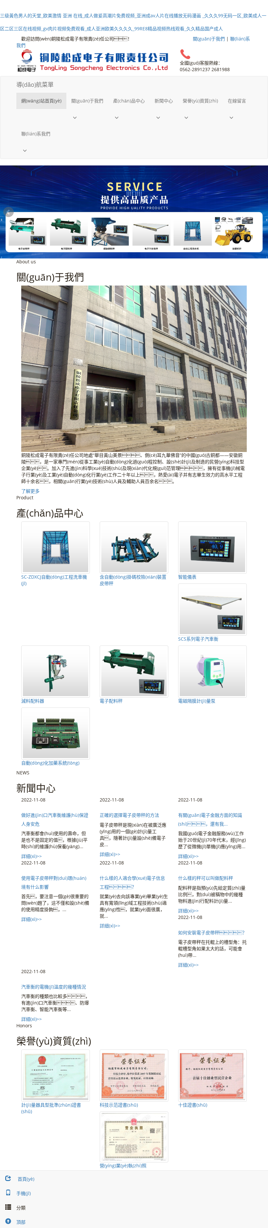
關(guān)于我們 (209, 39)
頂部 (20, 1222)
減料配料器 (32, 701)
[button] (87, 117)
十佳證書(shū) (192, 1105)
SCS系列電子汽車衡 (198, 639)
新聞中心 (164, 101)
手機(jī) (23, 1193)
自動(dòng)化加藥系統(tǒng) (50, 763)
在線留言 (237, 101)
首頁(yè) (25, 1179)
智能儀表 (187, 577)
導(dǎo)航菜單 (35, 84)
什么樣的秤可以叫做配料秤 (205, 878)
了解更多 (30, 491)
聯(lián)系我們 (35, 134)
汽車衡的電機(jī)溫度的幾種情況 (53, 987)
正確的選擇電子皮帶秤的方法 (129, 815)
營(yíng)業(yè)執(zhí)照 (123, 1165)
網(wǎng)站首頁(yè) (41, 101)
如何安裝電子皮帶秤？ (212, 932)
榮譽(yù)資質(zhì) (200, 101)
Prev (8, 212)
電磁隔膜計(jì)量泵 (196, 701)
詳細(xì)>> (31, 856)
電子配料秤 (111, 701)
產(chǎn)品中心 (129, 101)
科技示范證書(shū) (119, 1105)
